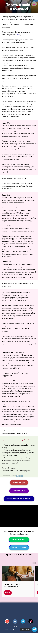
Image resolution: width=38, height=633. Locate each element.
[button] (19, 482)
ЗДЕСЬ (17, 34)
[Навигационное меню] (34, 4)
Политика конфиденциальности (13, 626)
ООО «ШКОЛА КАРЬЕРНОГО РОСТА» (14, 606)
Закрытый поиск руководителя (12, 585)
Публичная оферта (10, 629)
